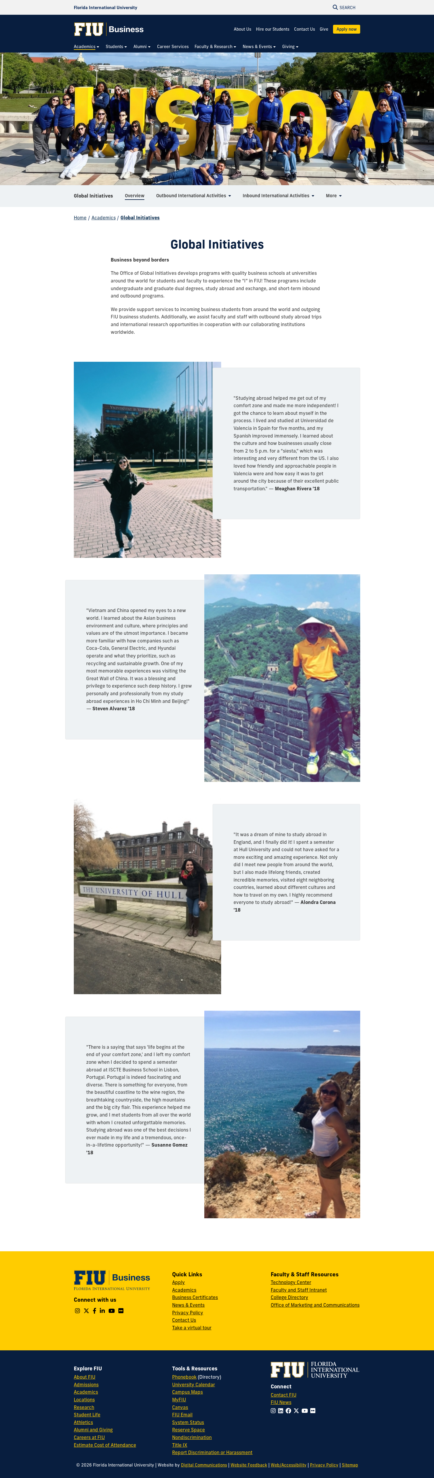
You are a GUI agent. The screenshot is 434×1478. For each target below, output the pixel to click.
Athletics (83, 1422)
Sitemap (350, 1465)
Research (84, 1407)
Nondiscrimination (192, 1437)
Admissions (86, 1384)
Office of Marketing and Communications (315, 1305)
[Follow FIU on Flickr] (314, 1411)
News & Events (188, 1305)
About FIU (84, 1377)
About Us (242, 29)
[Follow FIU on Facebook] (289, 1411)
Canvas (180, 1407)
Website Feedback (249, 1465)
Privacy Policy (187, 1313)
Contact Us (304, 29)
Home (80, 218)
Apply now (347, 29)
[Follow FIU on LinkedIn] (281, 1411)
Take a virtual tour (191, 1328)
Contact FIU (283, 1395)
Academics (104, 218)
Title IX (179, 1445)
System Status (188, 1422)
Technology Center (291, 1282)
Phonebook (184, 1377)
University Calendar (193, 1384)
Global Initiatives (93, 196)
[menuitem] (87, 46)
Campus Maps (187, 1392)
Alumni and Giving (93, 1430)
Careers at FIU (89, 1437)
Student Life (87, 1415)
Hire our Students (272, 29)
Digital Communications (204, 1465)
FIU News (281, 1402)
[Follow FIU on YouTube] (305, 1411)
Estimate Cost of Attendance (105, 1445)
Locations (84, 1400)
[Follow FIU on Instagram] (274, 1411)
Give (324, 29)
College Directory (289, 1297)
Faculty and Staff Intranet (299, 1290)
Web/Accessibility (288, 1465)
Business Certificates (195, 1297)
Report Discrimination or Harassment (212, 1452)
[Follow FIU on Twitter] (297, 1411)
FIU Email (182, 1415)
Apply (178, 1282)
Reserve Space (188, 1430)
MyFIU (179, 1400)
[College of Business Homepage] (109, 29)
